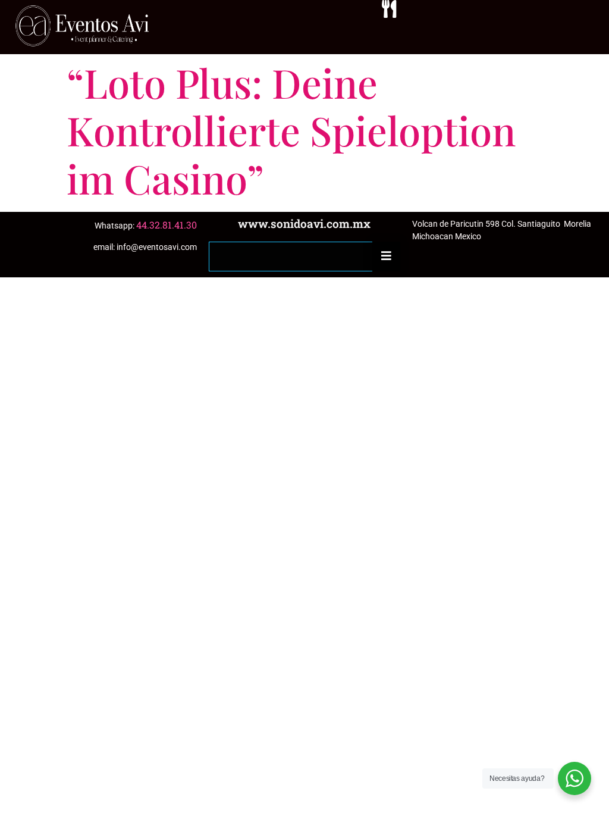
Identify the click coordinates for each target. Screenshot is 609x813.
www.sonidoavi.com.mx (304, 223)
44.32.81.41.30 (166, 224)
